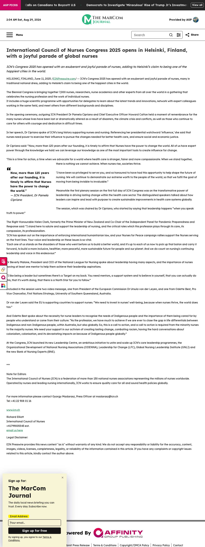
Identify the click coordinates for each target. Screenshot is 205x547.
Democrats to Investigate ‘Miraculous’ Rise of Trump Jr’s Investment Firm (141, 5)
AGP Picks (10, 5)
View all (197, 5)
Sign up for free (34, 531)
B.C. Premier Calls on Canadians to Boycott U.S (40, 5)
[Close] (62, 477)
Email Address (19, 516)
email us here (14, 430)
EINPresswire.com (64, 78)
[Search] (171, 35)
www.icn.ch (13, 409)
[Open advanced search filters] (178, 35)
